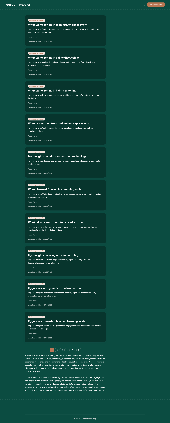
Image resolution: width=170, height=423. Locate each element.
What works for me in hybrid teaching (52, 90)
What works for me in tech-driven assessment (57, 24)
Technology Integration (36, 20)
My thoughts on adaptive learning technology (57, 156)
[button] (156, 4)
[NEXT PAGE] (78, 350)
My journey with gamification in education (55, 288)
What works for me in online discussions (54, 57)
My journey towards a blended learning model (57, 321)
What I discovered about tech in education (55, 222)
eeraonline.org (18, 5)
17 (72, 350)
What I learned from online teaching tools (54, 189)
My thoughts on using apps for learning (53, 255)
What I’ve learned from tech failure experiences (58, 123)
